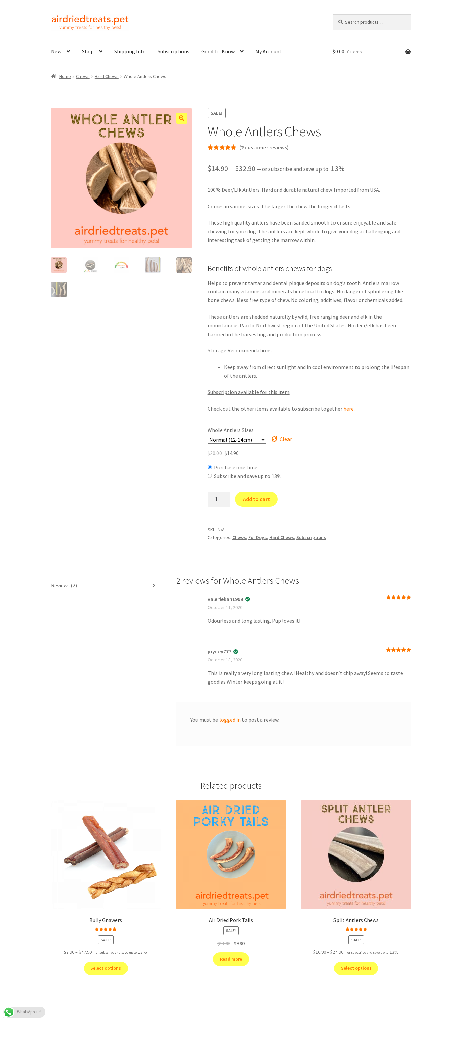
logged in (230, 719)
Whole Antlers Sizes (231, 430)
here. (349, 408)
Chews (83, 76)
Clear (286, 439)
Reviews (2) (64, 585)
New (56, 51)
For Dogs (257, 537)
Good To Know (218, 51)
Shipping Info (130, 51)
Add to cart (256, 499)
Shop (88, 51)
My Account (268, 51)
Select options (105, 968)
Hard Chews (107, 76)
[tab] (106, 586)
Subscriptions (173, 51)
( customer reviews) (264, 147)
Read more (231, 959)
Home (65, 76)
